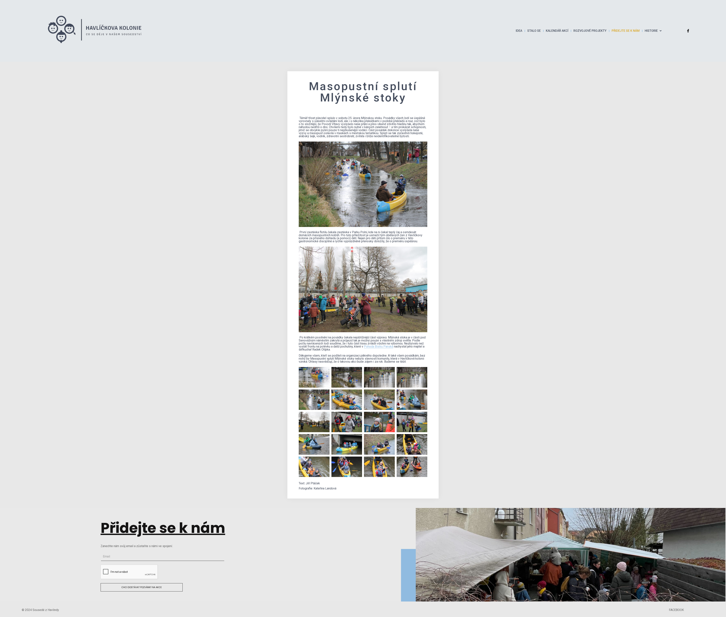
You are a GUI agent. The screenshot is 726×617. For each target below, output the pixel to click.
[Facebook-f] (688, 31)
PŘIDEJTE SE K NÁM (626, 31)
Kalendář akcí (557, 31)
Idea (519, 31)
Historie (651, 31)
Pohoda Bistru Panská (378, 346)
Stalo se (534, 31)
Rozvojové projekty (590, 31)
